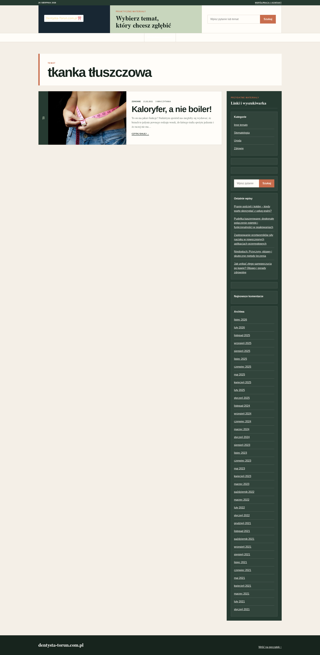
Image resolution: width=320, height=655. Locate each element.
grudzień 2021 (242, 523)
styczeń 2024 (242, 437)
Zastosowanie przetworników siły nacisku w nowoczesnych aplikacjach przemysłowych (253, 239)
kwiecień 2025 (242, 382)
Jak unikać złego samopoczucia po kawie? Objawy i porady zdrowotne (253, 268)
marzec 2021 (241, 593)
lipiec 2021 (240, 562)
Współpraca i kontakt (268, 3)
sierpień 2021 (242, 554)
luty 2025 (239, 390)
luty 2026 (239, 327)
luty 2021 (239, 601)
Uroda (237, 140)
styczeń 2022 (242, 515)
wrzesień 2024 (242, 413)
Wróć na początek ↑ (270, 647)
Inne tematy (241, 124)
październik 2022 (244, 491)
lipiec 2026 (240, 319)
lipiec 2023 (240, 452)
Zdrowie (136, 101)
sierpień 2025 (242, 351)
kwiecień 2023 (242, 476)
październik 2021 (244, 539)
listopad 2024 (242, 405)
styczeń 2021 (242, 609)
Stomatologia (242, 132)
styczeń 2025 (242, 398)
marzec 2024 (241, 429)
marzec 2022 (241, 499)
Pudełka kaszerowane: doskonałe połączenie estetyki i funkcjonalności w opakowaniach (254, 223)
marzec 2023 (241, 484)
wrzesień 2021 (242, 546)
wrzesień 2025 (242, 343)
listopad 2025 (242, 335)
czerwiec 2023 (242, 460)
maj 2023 (239, 468)
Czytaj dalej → (140, 134)
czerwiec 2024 (242, 421)
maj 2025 (239, 374)
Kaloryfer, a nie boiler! (172, 109)
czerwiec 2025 (242, 366)
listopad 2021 (242, 531)
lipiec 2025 (240, 358)
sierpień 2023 (242, 445)
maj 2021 (239, 578)
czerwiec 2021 (242, 570)
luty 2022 (239, 507)
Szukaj (268, 19)
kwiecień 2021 (242, 585)
